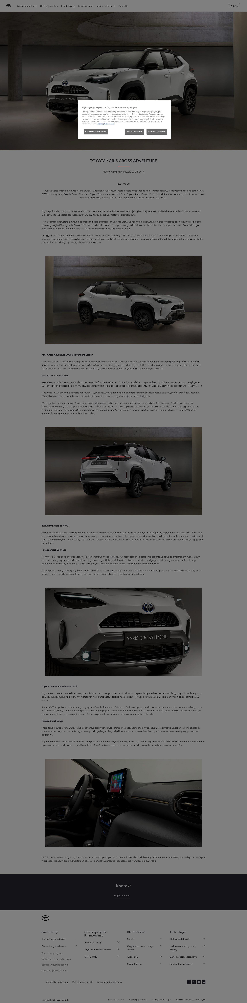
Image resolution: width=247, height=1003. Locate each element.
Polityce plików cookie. (105, 124)
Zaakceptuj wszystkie (156, 131)
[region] (124, 119)
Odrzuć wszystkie (134, 131)
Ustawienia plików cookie (95, 131)
